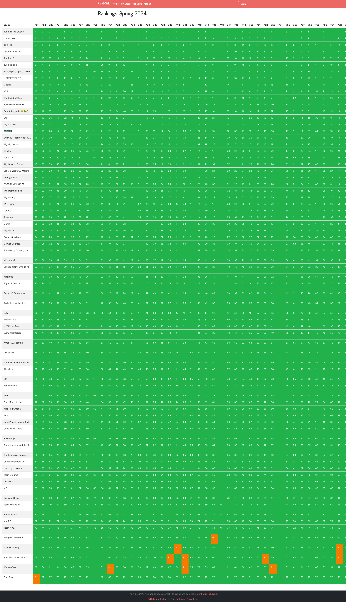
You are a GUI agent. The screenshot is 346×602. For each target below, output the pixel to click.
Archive (147, 3)
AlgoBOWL (104, 3)
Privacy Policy (192, 599)
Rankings (137, 3)
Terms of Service (178, 599)
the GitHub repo (208, 594)
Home (116, 3)
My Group (126, 3)
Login (243, 4)
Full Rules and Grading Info (159, 599)
